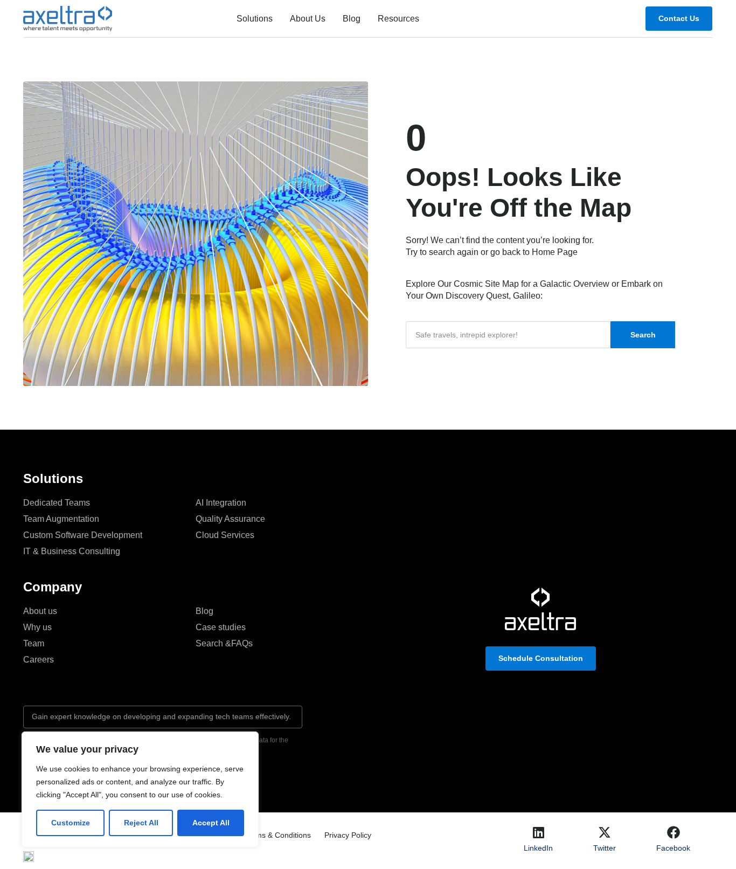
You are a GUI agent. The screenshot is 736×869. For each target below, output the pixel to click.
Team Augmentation (61, 518)
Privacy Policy (347, 835)
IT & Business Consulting (71, 551)
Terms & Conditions (278, 835)
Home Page (555, 252)
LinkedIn (538, 848)
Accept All (211, 822)
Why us (37, 627)
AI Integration (221, 502)
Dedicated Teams (56, 502)
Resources (398, 18)
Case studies (221, 627)
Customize (70, 822)
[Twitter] (604, 832)
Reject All (141, 822)
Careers (38, 659)
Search (643, 334)
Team (33, 643)
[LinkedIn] (538, 832)
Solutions (255, 18)
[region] (140, 789)
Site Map (502, 283)
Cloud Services (225, 535)
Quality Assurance (230, 518)
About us (40, 611)
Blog (351, 18)
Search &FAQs (224, 643)
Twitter (604, 848)
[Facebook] (673, 832)
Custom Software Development (82, 535)
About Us (307, 18)
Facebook (673, 848)
